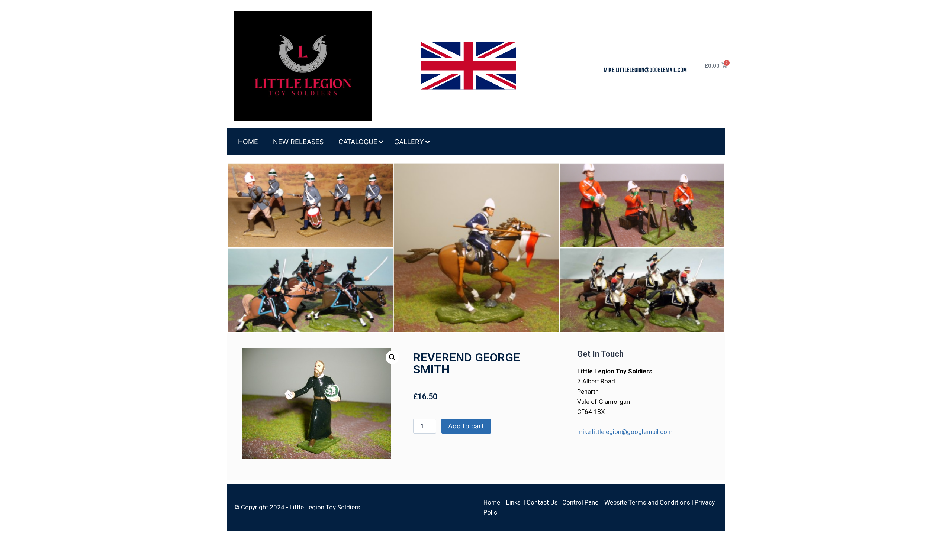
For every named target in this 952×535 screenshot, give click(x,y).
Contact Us (542, 502)
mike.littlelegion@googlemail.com (625, 431)
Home (491, 502)
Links (513, 502)
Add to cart (466, 426)
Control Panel (581, 502)
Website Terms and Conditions (647, 502)
